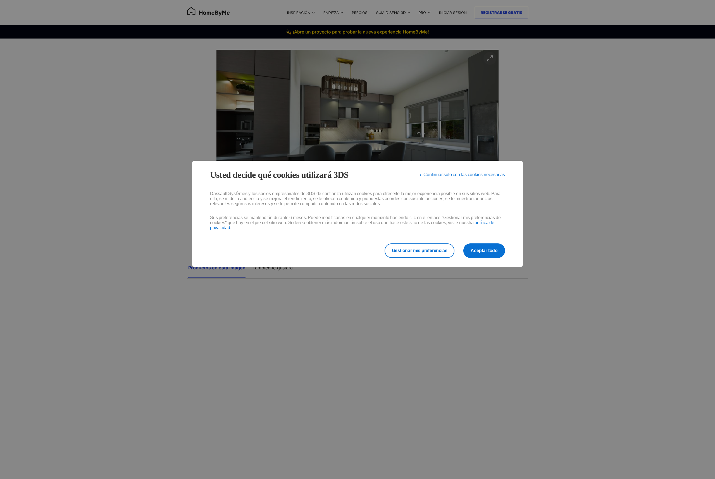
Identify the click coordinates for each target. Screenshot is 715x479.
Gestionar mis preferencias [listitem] (419, 250)
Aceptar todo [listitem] (484, 250)
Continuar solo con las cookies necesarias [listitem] (464, 174)
